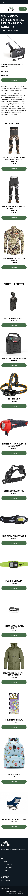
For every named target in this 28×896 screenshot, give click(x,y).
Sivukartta (20, 893)
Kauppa (23, 9)
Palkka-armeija (8, 867)
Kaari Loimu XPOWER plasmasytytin (14, 318)
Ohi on (5, 861)
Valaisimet (16, 30)
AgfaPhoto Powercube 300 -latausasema (14, 358)
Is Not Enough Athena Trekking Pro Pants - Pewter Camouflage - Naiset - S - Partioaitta (14, 208)
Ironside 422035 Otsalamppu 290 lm (14, 491)
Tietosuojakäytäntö (10, 893)
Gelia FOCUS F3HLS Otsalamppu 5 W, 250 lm (14, 536)
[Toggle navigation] (3, 8)
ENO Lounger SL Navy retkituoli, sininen (14, 819)
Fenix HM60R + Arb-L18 (14, 399)
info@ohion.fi (4, 2)
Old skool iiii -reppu (14, 774)
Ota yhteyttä (13, 891)
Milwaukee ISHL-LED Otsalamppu (14, 581)
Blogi (5, 870)
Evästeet (20, 891)
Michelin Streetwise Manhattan (14, 720)
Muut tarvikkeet (7, 30)
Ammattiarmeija (8, 864)
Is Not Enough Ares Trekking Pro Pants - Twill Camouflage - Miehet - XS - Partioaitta (14, 159)
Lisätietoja (14, 80)
